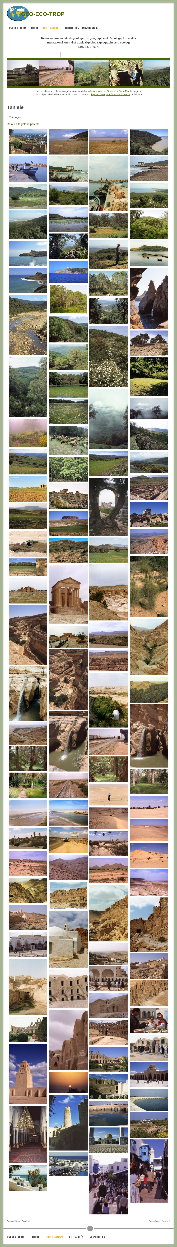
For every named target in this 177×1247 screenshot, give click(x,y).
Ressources (90, 28)
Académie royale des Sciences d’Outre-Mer (107, 91)
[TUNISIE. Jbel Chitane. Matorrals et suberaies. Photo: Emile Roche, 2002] (136, 73)
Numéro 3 (166, 1220)
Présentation (17, 28)
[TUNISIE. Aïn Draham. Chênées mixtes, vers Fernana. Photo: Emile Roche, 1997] (66, 73)
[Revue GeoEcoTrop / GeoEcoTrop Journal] (11, 13)
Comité (34, 28)
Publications (50, 28)
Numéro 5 (26, 1220)
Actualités (71, 28)
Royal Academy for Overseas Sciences (110, 94)
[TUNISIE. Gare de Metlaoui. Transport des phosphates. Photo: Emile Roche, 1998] (32, 73)
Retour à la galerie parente (23, 124)
